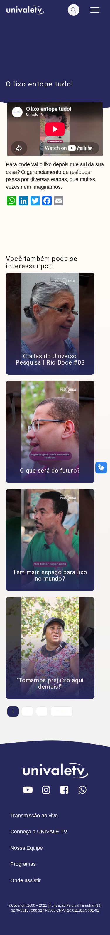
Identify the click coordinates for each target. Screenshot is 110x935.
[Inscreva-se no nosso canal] (27, 789)
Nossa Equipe (26, 848)
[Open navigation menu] (95, 10)
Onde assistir (25, 880)
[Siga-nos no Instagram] (46, 789)
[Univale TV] (25, 10)
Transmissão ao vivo (34, 815)
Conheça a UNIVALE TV (38, 832)
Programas (23, 864)
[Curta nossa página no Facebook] (64, 789)
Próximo (61, 711)
